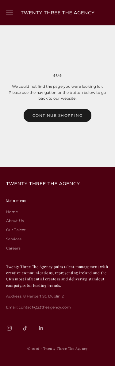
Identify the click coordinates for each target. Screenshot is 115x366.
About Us (15, 220)
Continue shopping (57, 115)
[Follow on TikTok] (25, 328)
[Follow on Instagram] (9, 328)
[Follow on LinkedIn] (41, 328)
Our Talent (16, 229)
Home (12, 211)
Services (13, 239)
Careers (13, 248)
